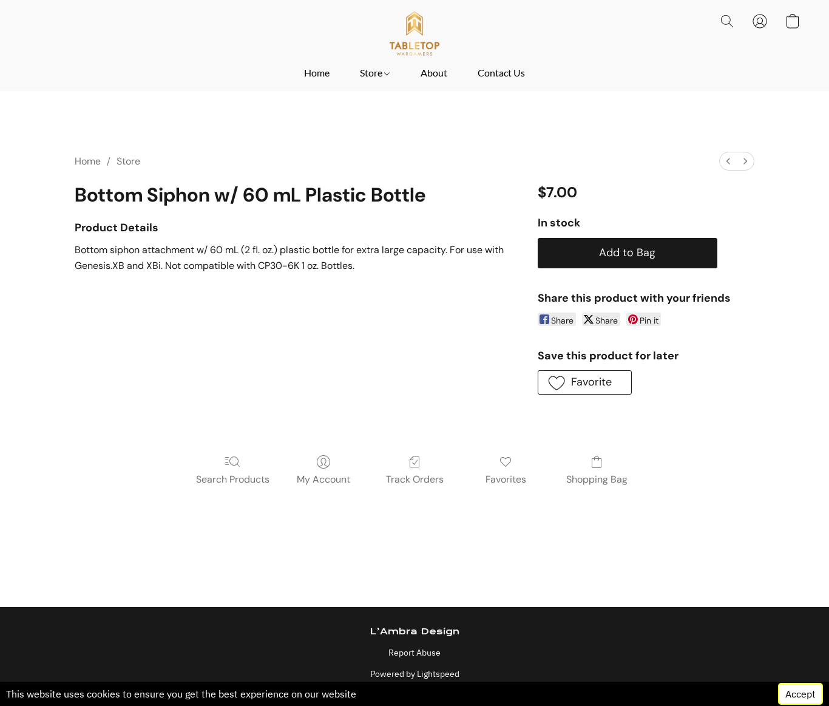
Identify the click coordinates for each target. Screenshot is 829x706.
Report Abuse (414, 652)
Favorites (506, 479)
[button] (414, 33)
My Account (323, 479)
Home (317, 72)
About (434, 72)
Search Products (232, 479)
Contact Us (501, 72)
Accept (800, 694)
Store (372, 72)
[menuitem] (728, 161)
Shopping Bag (597, 479)
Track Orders (415, 479)
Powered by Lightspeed (414, 673)
